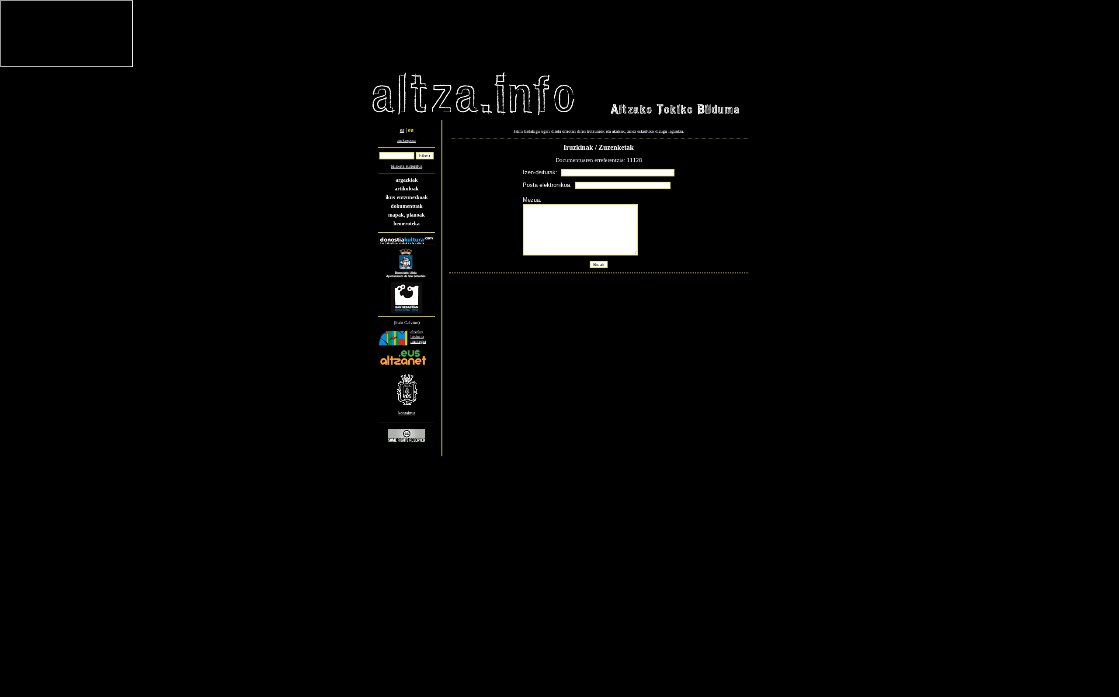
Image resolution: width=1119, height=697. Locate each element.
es (402, 130)
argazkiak (407, 180)
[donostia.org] (406, 279)
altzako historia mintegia (418, 336)
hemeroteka (406, 224)
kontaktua (406, 413)
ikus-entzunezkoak (407, 197)
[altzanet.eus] (402, 365)
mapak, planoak (406, 215)
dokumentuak (407, 206)
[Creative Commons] (406, 441)
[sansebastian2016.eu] (406, 313)
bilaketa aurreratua (406, 166)
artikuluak (407, 189)
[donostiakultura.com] (406, 243)
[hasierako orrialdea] (473, 116)
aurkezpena (406, 140)
